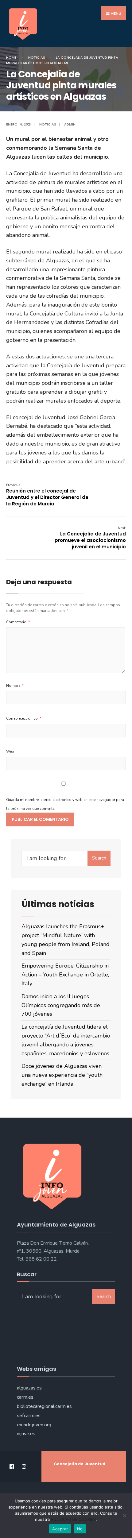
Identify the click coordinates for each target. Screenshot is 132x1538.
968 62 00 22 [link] (41, 1259)
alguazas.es (29, 1388)
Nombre (15, 685)
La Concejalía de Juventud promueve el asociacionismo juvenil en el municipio (90, 537)
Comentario (18, 622)
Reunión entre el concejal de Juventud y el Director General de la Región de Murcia (47, 494)
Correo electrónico (23, 718)
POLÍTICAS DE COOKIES (73, 1519)
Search (99, 858)
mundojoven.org (34, 1424)
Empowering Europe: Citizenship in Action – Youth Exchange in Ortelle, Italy (65, 974)
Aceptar (60, 1528)
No (80, 1528)
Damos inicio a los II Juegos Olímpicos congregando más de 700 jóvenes (60, 1005)
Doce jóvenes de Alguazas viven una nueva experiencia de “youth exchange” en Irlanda (62, 1075)
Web (10, 751)
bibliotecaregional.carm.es (44, 1406)
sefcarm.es (29, 1415)
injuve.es (26, 1433)
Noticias (36, 57)
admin (70, 124)
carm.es (25, 1397)
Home (11, 57)
